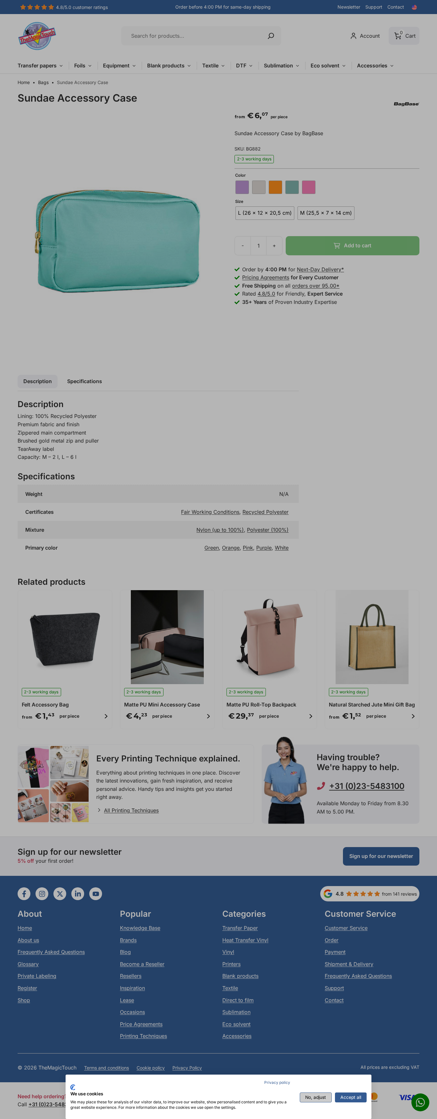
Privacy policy (277, 1082)
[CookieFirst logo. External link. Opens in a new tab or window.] (72, 1087)
